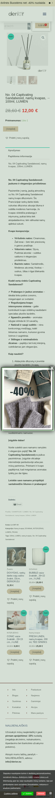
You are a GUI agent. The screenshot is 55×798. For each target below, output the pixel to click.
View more (25, 788)
